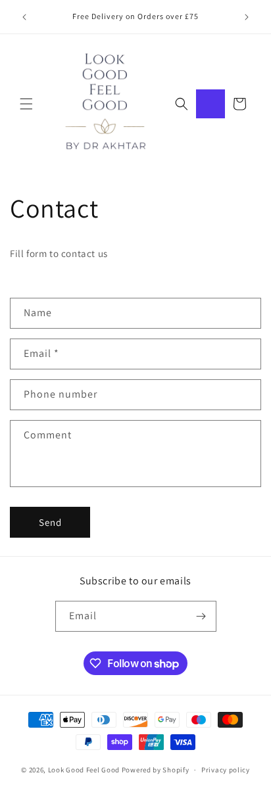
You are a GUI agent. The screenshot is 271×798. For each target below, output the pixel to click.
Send (50, 522)
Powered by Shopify (155, 769)
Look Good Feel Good (84, 769)
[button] (26, 103)
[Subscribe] (201, 616)
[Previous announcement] (24, 17)
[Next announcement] (246, 17)
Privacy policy (225, 769)
